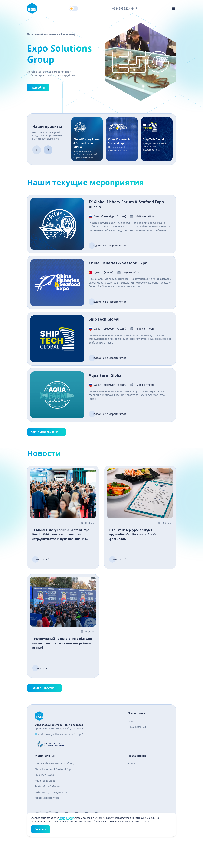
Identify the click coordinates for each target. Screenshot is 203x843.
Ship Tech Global (45, 775)
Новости (133, 763)
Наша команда (137, 726)
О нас (131, 721)
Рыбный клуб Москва (48, 786)
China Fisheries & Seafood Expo (53, 769)
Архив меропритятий (48, 798)
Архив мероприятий (44, 432)
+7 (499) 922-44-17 (124, 8)
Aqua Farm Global (45, 780)
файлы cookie (66, 817)
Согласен (41, 829)
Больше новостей (42, 688)
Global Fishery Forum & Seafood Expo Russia (54, 764)
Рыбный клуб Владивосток (51, 792)
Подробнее (38, 87)
